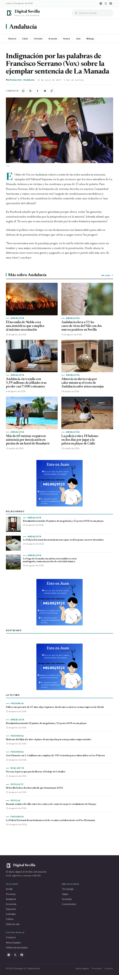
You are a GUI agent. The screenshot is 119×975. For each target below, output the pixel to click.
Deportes (11, 909)
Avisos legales (13, 942)
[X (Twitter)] (106, 3)
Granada (52, 38)
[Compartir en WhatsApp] (23, 91)
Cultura (9, 919)
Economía (11, 904)
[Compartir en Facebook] (37, 91)
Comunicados (69, 904)
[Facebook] (110, 3)
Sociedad (67, 899)
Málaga (90, 38)
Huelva (66, 38)
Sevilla (9, 889)
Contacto (11, 937)
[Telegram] (101, 3)
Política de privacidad (16, 947)
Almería (12, 38)
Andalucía (23, 27)
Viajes (65, 894)
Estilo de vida (13, 924)
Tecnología (67, 889)
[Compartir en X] (30, 91)
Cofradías (11, 914)
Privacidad (97, 968)
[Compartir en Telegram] (45, 91)
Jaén (78, 38)
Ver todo (105, 275)
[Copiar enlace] (52, 91)
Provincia (10, 894)
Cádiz (25, 38)
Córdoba (38, 38)
